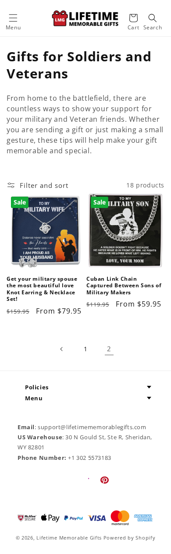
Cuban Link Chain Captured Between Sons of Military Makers (123, 285)
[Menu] (13, 18)
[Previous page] (61, 349)
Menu (34, 398)
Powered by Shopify (129, 537)
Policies (37, 387)
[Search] (152, 18)
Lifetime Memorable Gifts (69, 537)
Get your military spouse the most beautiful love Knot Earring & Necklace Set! (42, 289)
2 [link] (109, 348)
